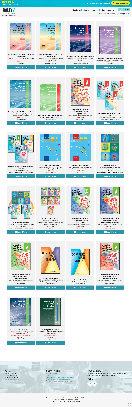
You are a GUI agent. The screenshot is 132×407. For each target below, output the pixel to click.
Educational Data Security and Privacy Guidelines (60, 377)
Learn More (22, 67)
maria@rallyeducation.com (13, 379)
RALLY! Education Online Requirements (58, 379)
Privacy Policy (50, 375)
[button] (10, 4)
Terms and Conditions (52, 373)
